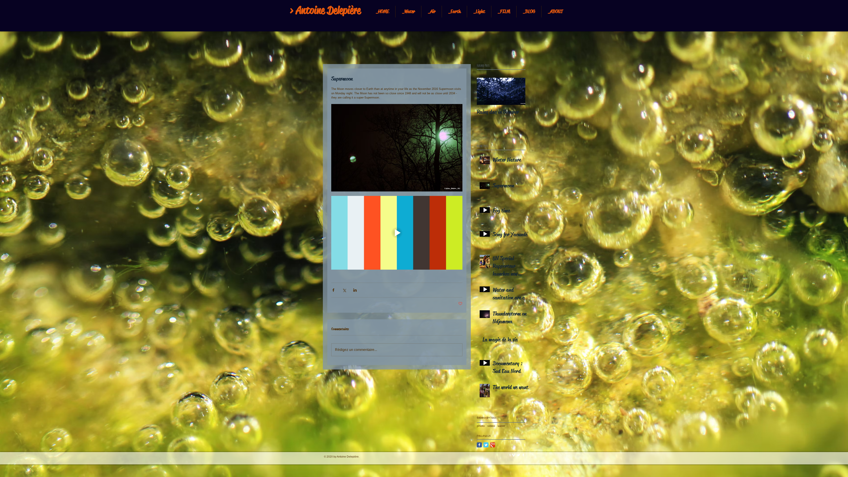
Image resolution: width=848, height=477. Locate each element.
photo (481, 426)
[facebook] (523, 455)
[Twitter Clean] (518, 455)
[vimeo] (513, 455)
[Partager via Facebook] (333, 290)
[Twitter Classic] (485, 444)
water (501, 426)
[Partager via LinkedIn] (355, 290)
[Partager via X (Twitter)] (344, 290)
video (491, 426)
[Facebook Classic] (479, 444)
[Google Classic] (492, 444)
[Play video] (396, 233)
